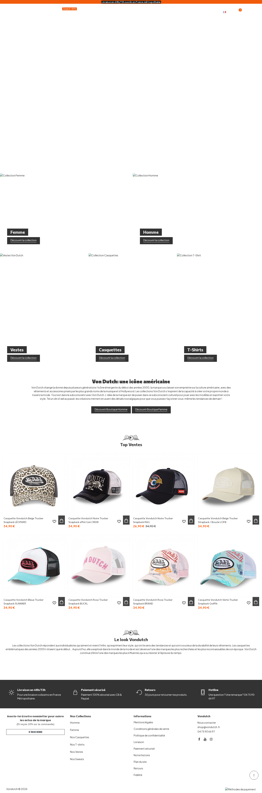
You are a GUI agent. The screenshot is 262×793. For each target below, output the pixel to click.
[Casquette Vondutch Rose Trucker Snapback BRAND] (163, 566)
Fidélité (200, 12)
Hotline (213, 689)
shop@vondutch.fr (208, 727)
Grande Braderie (62, 11)
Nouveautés (179, 12)
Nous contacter (206, 722)
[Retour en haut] (254, 775)
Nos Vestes (76, 751)
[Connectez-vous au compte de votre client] (245, 12)
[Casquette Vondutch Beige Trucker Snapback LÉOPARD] (34, 485)
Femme (135, 12)
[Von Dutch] (19, 11)
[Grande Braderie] (131, 85)
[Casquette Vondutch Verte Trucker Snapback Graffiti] (228, 566)
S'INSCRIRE (35, 732)
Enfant (156, 12)
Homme (115, 12)
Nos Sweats (77, 759)
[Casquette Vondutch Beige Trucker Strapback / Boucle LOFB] (228, 485)
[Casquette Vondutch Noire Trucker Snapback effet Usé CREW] (99, 485)
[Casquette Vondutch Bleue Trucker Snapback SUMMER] (34, 566)
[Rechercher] (252, 11)
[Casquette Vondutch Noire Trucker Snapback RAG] (163, 485)
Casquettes (91, 12)
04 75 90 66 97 (206, 731)
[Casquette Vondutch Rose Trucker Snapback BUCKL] (99, 566)
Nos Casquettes (79, 737)
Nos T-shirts (77, 744)
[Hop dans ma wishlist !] (54, 521)
